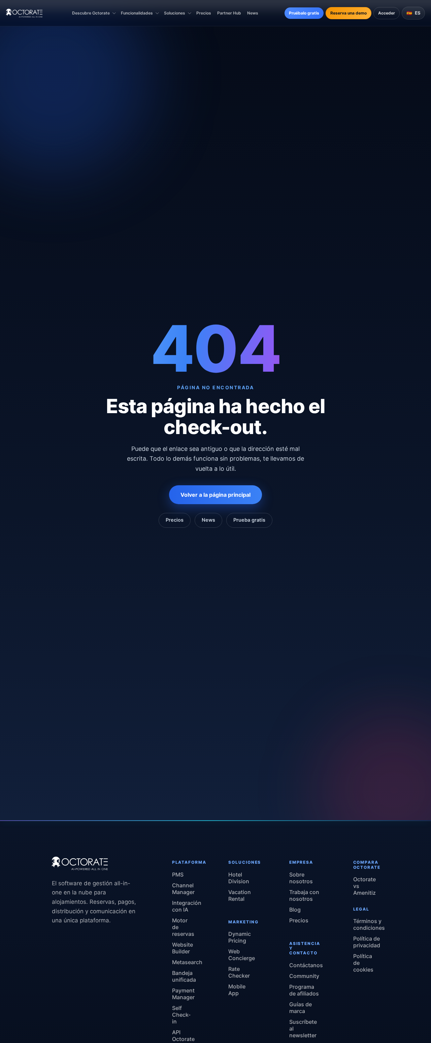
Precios (203, 13)
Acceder (386, 13)
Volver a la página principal (215, 494)
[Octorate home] (24, 13)
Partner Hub (229, 13)
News (252, 13)
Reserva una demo (348, 13)
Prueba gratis (249, 520)
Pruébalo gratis (304, 13)
